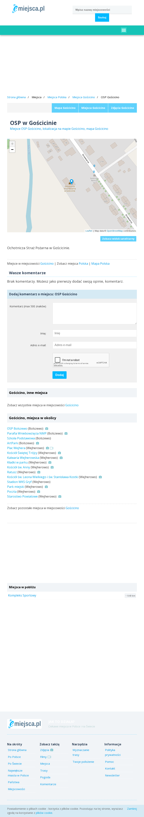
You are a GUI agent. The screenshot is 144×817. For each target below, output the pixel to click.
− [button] (12, 149)
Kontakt (110, 768)
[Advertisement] (72, 65)
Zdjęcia (44, 750)
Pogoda (45, 777)
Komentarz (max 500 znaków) (28, 306)
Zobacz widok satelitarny (118, 238)
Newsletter (112, 775)
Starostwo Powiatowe (22, 496)
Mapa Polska (100, 263)
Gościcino (47, 263)
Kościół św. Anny (18, 467)
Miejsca (45, 763)
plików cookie (44, 813)
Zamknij (132, 808)
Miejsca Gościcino (83, 97)
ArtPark (12, 443)
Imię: (43, 333)
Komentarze (48, 784)
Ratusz (12, 472)
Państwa (13, 782)
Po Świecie (15, 763)
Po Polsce (14, 757)
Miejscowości (16, 789)
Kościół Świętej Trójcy (22, 453)
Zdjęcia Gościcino (122, 108)
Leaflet (89, 230)
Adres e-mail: (38, 345)
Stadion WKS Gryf (19, 482)
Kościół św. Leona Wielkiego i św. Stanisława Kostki (42, 477)
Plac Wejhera (16, 448)
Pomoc (109, 762)
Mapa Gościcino (65, 108)
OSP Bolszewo (17, 428)
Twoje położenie (83, 762)
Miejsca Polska (56, 97)
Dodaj (59, 375)
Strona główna (16, 97)
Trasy (44, 770)
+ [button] (12, 143)
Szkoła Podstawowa (21, 438)
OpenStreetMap (115, 230)
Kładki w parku (17, 462)
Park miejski (15, 487)
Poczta (11, 491)
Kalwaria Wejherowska (23, 458)
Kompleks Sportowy (22, 595)
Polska (83, 263)
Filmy (43, 757)
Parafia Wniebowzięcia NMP (26, 433)
